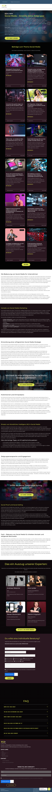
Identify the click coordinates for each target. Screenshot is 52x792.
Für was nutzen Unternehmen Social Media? (13, 712)
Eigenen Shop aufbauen (9, 658)
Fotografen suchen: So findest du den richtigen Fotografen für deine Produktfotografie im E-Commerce (36, 70)
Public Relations (17, 594)
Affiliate (8, 619)
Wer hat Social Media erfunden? (11, 733)
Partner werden (17, 661)
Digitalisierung (31, 594)
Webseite (35, 621)
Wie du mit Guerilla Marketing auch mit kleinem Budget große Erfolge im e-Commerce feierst (14, 175)
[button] (31, 6)
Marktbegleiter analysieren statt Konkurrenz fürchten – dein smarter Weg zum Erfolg (36, 210)
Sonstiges (22, 661)
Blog (8, 594)
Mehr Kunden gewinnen (9, 659)
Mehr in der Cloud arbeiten (9, 661)
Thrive (32, 621)
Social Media (41, 594)
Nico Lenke (32, 588)
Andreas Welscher (13, 588)
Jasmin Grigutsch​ (34, 614)
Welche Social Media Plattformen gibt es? (13, 723)
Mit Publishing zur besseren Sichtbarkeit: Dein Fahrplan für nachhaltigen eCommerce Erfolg (35, 175)
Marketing (11, 594)
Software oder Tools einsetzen (25, 659)
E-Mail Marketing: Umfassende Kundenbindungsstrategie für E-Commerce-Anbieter (35, 245)
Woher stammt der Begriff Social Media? (13, 716)
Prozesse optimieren (17, 659)
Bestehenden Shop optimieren (18, 658)
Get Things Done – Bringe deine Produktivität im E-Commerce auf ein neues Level (36, 105)
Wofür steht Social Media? (9, 707)
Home (5, 9)
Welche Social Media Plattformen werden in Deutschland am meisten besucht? (21, 728)
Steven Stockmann (14, 614)
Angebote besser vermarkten (28, 658)
